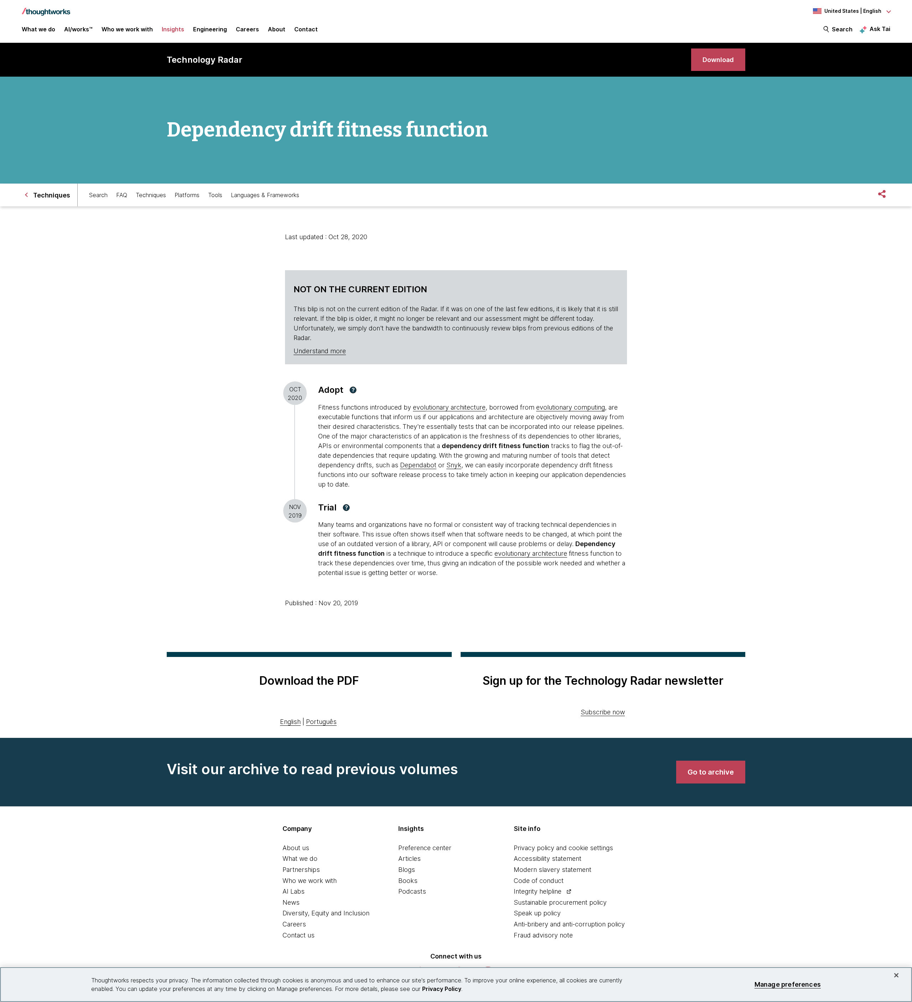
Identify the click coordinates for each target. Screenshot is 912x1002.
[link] (718, 59)
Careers (294, 924)
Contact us (299, 935)
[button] (353, 390)
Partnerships (301, 869)
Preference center (424, 848)
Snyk (453, 465)
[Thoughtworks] (46, 8)
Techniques (151, 195)
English (290, 721)
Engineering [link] (210, 29)
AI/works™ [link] (78, 29)
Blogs (406, 869)
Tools (215, 195)
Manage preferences (788, 984)
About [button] (276, 29)
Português (321, 721)
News (291, 902)
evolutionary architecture (449, 407)
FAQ (121, 195)
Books (408, 880)
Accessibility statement (547, 858)
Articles (409, 858)
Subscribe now (603, 712)
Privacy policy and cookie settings (563, 848)
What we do (300, 858)
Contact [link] (306, 29)
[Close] (896, 975)
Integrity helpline (537, 891)
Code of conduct (539, 880)
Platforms (187, 195)
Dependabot (418, 465)
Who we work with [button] (127, 29)
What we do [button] (38, 29)
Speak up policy (537, 913)
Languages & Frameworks (265, 195)
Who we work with (310, 880)
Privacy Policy (441, 988)
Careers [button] (247, 29)
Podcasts (412, 891)
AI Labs (294, 891)
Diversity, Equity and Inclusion (326, 913)
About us (296, 848)
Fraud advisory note (543, 935)
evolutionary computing (570, 407)
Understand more (320, 351)
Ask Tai (880, 28)
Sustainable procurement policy (560, 902)
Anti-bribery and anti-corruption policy (569, 924)
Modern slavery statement (552, 869)
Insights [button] (173, 29)
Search (842, 29)
